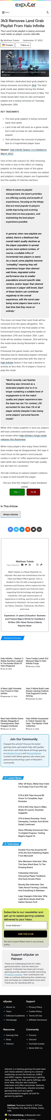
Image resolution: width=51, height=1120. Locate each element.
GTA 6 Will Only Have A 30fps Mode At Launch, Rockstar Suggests (32, 811)
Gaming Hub (12, 1036)
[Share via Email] (33, 529)
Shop (8, 1040)
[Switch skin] (47, 12)
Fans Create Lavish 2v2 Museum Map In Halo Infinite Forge (37, 660)
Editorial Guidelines (15, 1016)
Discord (32, 1040)
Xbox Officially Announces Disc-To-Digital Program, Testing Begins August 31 (33, 834)
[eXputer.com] (25, 5)
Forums (32, 1036)
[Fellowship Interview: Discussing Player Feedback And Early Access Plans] (9, 877)
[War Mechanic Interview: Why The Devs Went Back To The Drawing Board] (9, 866)
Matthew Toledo (10, 40)
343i (34, 85)
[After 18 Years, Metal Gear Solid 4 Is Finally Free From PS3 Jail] (9, 788)
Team (8, 1012)
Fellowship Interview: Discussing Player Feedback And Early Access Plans (32, 877)
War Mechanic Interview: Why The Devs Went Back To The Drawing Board (32, 865)
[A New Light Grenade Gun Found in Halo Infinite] (12, 679)
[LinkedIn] (22, 529)
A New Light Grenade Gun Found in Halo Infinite (11, 690)
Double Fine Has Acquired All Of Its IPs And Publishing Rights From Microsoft (33, 854)
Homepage (11, 1021)
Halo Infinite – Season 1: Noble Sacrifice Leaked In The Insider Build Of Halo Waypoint (12, 662)
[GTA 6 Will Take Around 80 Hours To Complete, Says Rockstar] (9, 800)
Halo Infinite (7, 362)
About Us (10, 1008)
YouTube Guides (36, 1044)
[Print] (39, 529)
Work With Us (35, 1049)
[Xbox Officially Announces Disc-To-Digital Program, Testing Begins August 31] (9, 834)
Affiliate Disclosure (38, 1021)
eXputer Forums (14, 754)
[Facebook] (10, 529)
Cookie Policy (35, 1012)
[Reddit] (27, 529)
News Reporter (13, 565)
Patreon (10, 1044)
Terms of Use (35, 1016)
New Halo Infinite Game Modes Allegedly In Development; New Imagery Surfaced (12, 722)
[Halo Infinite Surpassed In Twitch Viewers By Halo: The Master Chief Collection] (37, 709)
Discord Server (34, 754)
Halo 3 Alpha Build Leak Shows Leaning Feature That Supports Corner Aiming (37, 692)
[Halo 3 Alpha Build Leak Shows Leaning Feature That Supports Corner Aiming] (37, 679)
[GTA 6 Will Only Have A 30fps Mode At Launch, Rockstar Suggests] (9, 811)
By (2, 40)
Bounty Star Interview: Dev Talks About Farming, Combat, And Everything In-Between (33, 888)
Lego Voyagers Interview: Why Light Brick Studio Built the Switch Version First (32, 900)
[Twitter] (16, 529)
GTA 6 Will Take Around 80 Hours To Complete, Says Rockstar (31, 799)
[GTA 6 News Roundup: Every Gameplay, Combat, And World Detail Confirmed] (9, 823)
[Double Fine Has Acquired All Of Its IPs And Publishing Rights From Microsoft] (9, 854)
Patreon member (14, 975)
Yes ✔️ (17, 492)
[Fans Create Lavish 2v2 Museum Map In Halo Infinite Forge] (37, 649)
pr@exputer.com (32, 1116)
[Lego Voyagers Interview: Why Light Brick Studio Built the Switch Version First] (9, 900)
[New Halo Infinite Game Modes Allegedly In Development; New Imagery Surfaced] (12, 709)
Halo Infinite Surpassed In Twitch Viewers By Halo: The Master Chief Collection (37, 722)
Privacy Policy (35, 1008)
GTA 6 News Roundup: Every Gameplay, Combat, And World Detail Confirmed (33, 822)
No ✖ (33, 492)
